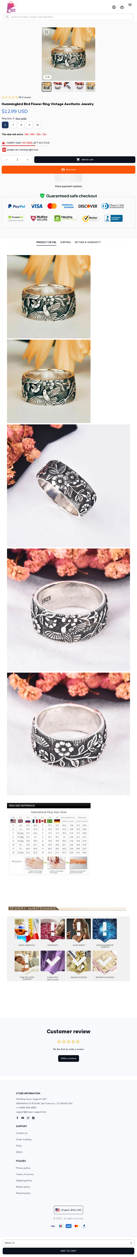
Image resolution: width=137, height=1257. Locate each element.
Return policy (23, 1186)
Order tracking (23, 1139)
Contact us (21, 1133)
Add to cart (68, 1250)
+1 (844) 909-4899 (26, 1107)
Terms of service (25, 1174)
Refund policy (23, 1193)
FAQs (19, 1145)
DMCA (19, 1152)
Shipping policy (24, 1180)
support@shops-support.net (31, 1112)
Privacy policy (23, 1168)
